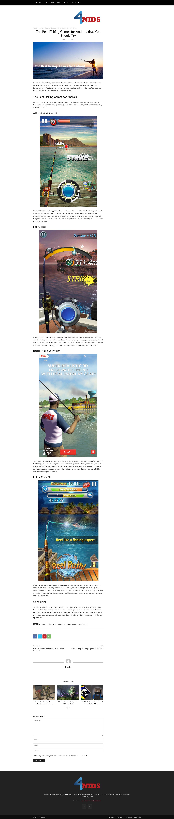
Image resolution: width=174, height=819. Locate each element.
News (58, 3)
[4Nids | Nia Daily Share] (87, 17)
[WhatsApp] (49, 636)
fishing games (52, 624)
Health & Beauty (75, 3)
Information (38, 3)
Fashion (65, 3)
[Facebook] (35, 636)
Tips (46, 3)
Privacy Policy (120, 817)
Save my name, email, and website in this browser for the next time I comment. (61, 756)
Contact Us (129, 817)
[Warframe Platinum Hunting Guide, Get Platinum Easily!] (68, 692)
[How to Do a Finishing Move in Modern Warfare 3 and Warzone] (44, 692)
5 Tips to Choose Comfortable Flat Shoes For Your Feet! (48, 650)
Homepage (111, 817)
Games (52, 3)
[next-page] (69, 708)
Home (35, 28)
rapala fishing (82, 624)
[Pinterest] (44, 636)
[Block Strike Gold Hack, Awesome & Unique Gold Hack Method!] (92, 692)
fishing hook (61, 624)
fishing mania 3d (71, 624)
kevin (68, 667)
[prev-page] (66, 708)
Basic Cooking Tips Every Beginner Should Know (87, 649)
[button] (138, 3)
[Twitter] (40, 636)
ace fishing (42, 624)
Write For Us (137, 817)
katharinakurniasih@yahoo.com (91, 801)
